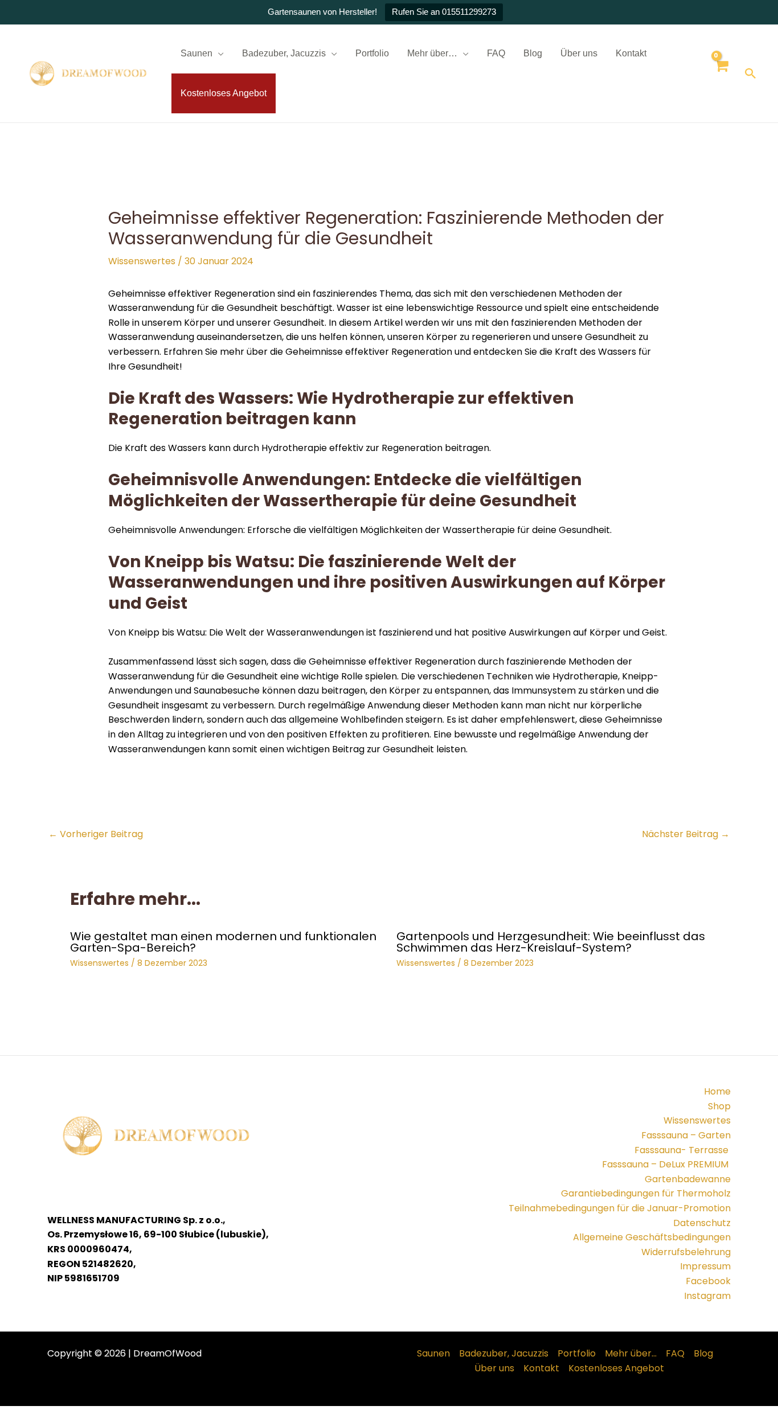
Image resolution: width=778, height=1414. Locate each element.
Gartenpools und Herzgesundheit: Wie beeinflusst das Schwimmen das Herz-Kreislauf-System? (550, 942)
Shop (719, 1106)
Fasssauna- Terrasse (682, 1150)
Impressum (705, 1266)
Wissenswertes (141, 261)
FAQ (496, 53)
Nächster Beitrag (686, 834)
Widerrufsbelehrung (686, 1252)
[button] (750, 73)
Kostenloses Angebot (224, 93)
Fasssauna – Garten (686, 1135)
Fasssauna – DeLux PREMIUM (666, 1164)
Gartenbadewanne (688, 1179)
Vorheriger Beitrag (95, 834)
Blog (532, 53)
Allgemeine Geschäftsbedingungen (652, 1237)
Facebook (708, 1281)
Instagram (707, 1295)
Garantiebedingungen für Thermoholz (646, 1193)
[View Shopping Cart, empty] (721, 74)
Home (717, 1091)
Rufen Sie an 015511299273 (444, 12)
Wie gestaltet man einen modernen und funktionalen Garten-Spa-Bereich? (223, 942)
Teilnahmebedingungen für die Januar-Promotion (620, 1208)
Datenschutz (702, 1222)
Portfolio (372, 53)
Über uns (578, 53)
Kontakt (631, 53)
